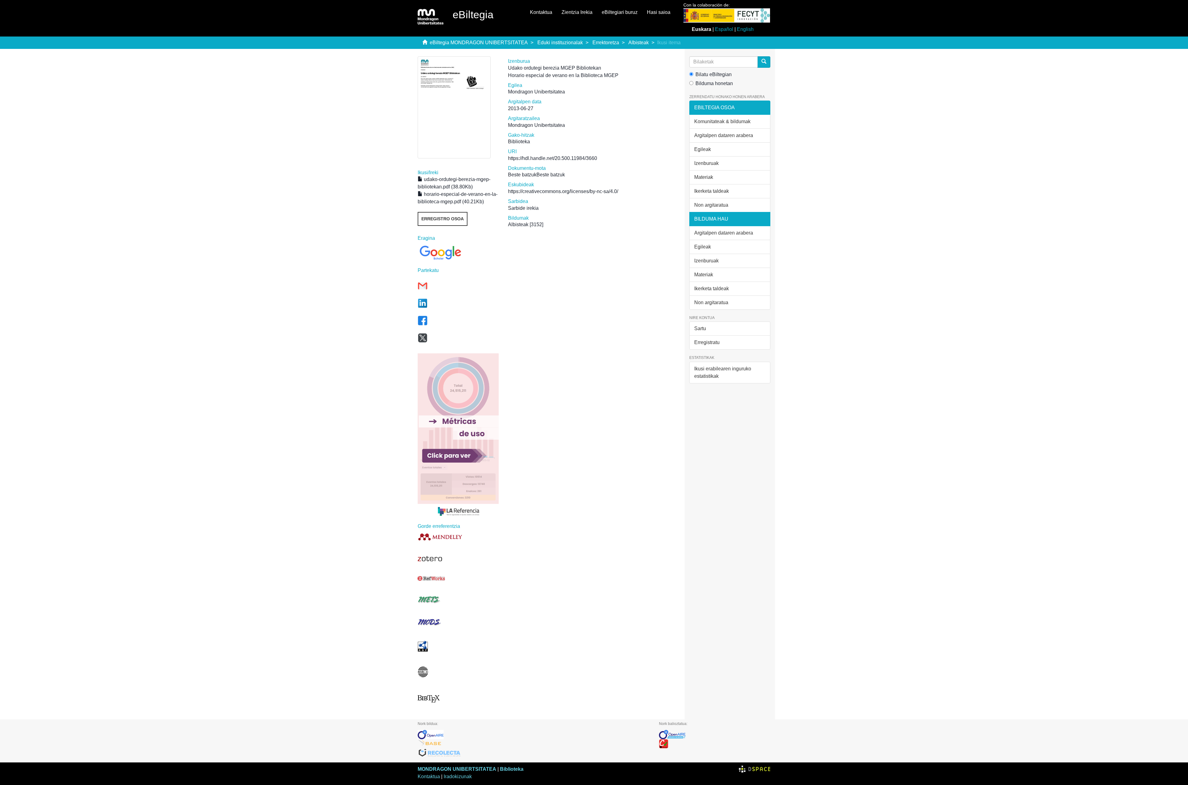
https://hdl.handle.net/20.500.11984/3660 (552, 158)
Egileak (702, 149)
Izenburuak (706, 163)
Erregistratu (707, 342)
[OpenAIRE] (534, 734)
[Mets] (458, 599)
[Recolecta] (534, 753)
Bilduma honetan (714, 83)
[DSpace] (754, 769)
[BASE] (534, 743)
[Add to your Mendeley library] (458, 536)
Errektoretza (605, 42)
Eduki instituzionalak (560, 42)
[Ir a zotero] (458, 559)
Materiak (703, 177)
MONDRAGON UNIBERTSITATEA (457, 769)
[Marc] (458, 671)
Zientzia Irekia (577, 12)
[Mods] (458, 622)
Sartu (700, 328)
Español (724, 29)
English (745, 29)
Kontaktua (541, 12)
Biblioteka (511, 769)
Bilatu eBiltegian (713, 74)
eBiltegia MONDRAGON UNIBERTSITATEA (479, 42)
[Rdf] (458, 646)
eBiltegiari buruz (620, 12)
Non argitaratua (711, 205)
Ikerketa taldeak (711, 191)
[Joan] (763, 62)
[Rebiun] (714, 743)
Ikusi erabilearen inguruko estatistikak (722, 372)
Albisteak (638, 42)
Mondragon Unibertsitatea (536, 91)
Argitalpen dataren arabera (723, 135)
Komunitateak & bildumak (722, 121)
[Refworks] (458, 578)
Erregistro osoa (442, 218)
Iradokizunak (458, 776)
